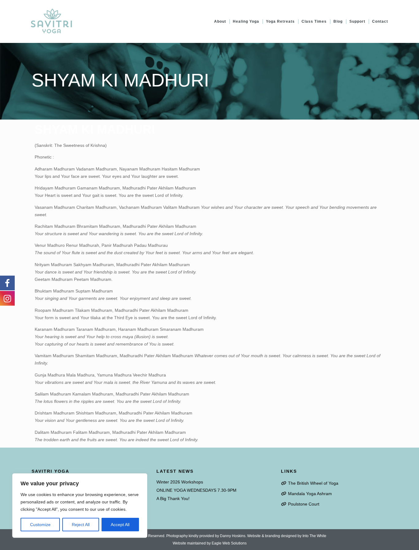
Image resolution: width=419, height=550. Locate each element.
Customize (40, 524)
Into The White (314, 536)
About (220, 21)
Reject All (81, 524)
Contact (380, 21)
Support (357, 21)
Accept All (120, 524)
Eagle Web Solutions (229, 543)
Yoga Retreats (280, 21)
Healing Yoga (246, 21)
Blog (338, 21)
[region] (79, 505)
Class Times (314, 21)
